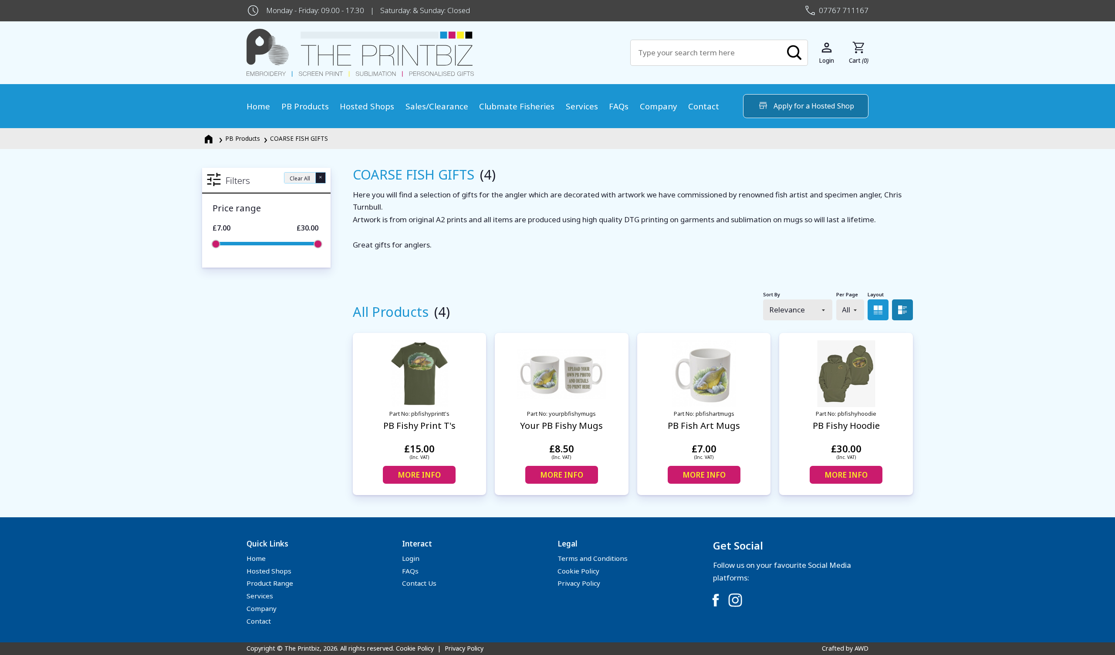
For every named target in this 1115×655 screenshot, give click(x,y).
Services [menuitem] (582, 106)
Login (410, 558)
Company (262, 608)
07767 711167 (843, 10)
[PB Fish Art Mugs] (704, 373)
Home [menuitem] (258, 106)
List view (902, 309)
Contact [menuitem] (703, 106)
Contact (259, 621)
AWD (861, 648)
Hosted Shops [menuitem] (367, 106)
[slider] (216, 244)
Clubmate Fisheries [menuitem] (516, 106)
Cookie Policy (578, 571)
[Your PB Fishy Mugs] (561, 373)
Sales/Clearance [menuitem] (436, 106)
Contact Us (419, 583)
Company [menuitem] (658, 106)
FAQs (410, 571)
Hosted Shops (269, 571)
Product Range (270, 583)
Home (256, 558)
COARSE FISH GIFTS (299, 138)
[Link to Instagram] (735, 600)
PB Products (242, 138)
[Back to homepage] (438, 53)
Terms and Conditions (593, 558)
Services (260, 595)
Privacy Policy (579, 583)
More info (419, 475)
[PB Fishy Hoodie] (846, 373)
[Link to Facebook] (715, 600)
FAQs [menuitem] (618, 106)
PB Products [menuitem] (305, 106)
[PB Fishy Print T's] (419, 373)
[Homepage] (209, 138)
